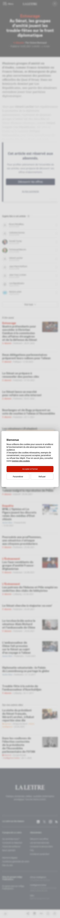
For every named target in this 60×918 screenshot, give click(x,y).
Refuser (42, 476)
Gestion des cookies (21, 461)
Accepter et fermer (30, 469)
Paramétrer (18, 476)
